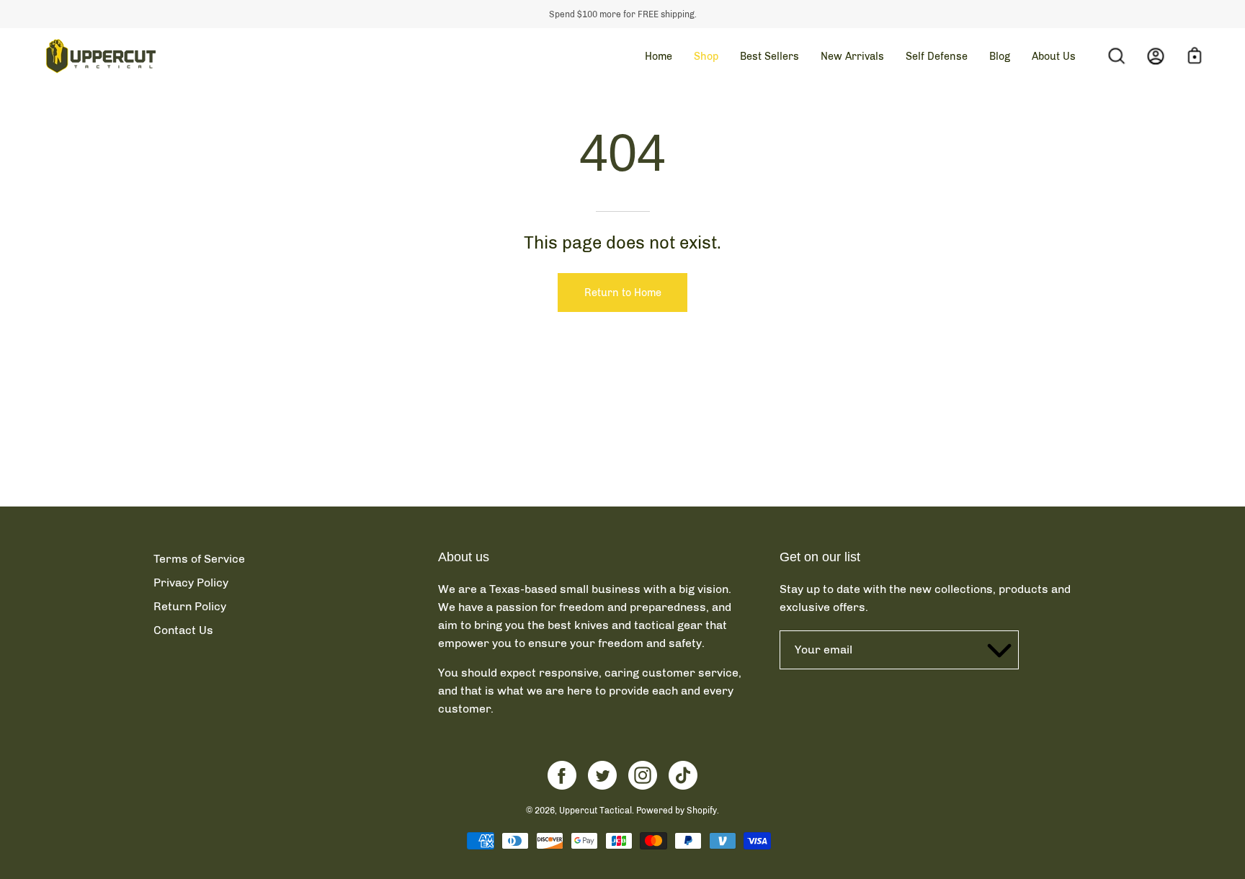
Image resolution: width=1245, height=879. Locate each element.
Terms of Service (199, 559)
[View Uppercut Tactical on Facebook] (562, 775)
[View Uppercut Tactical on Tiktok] (683, 775)
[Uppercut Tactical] (101, 56)
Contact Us (183, 630)
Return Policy (189, 606)
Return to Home (622, 292)
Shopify (702, 811)
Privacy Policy (190, 582)
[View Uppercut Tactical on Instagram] (642, 775)
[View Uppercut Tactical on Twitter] (602, 775)
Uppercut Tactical (595, 811)
